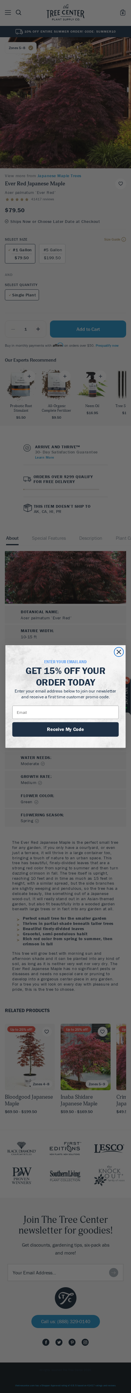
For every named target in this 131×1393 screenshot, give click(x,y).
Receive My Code (65, 729)
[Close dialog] (119, 652)
